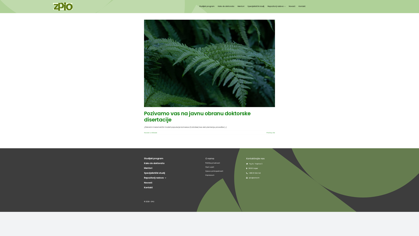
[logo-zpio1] (63, 3)
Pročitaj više (270, 133)
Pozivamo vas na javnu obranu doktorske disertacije (197, 116)
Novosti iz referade (150, 133)
